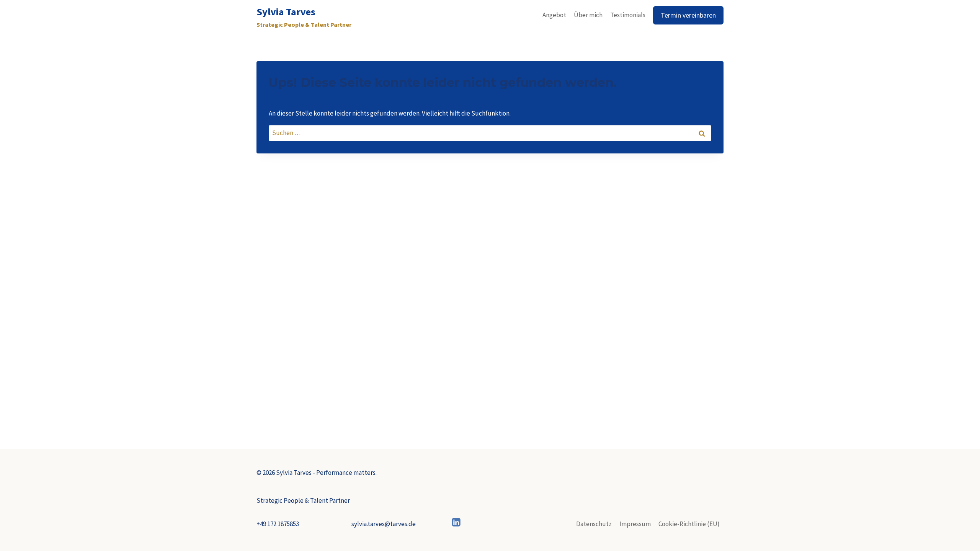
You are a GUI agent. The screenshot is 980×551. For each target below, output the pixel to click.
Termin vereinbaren (688, 15)
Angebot (554, 15)
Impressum (635, 524)
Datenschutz (594, 524)
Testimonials (627, 15)
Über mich (588, 15)
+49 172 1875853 (277, 524)
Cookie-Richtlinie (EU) (689, 524)
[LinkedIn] (456, 522)
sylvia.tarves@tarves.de (383, 524)
